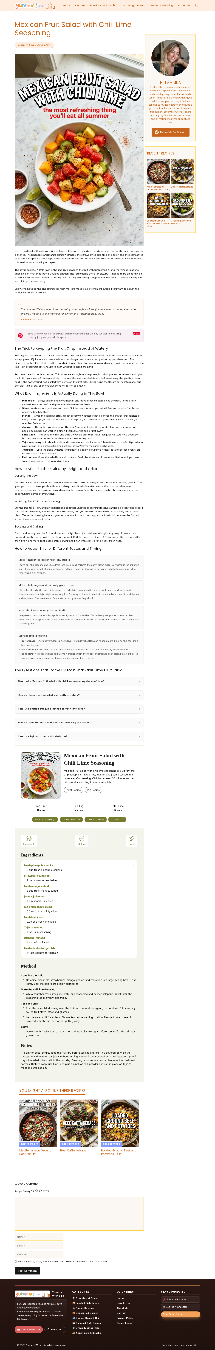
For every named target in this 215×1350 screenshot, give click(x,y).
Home (66, 5)
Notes (132, 844)
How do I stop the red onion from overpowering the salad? (79, 722)
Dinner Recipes (29, 1144)
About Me (184, 5)
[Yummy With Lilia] (35, 5)
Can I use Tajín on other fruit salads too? (79, 736)
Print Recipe (73, 789)
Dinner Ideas (124, 1323)
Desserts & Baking (161, 5)
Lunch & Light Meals (132, 5)
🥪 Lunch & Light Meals (85, 1303)
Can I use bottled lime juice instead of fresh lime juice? (79, 708)
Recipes (80, 5)
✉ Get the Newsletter (175, 1306)
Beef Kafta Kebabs (73, 1150)
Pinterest (56, 1329)
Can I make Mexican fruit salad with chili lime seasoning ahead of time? (79, 681)
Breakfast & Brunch (102, 5)
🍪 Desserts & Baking (85, 1313)
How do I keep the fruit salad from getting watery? (79, 695)
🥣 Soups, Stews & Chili (86, 1318)
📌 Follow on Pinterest (175, 1299)
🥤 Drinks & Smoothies (85, 1328)
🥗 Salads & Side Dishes (86, 1323)
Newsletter (123, 1303)
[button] (196, 5)
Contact (121, 1313)
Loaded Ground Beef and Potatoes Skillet (118, 1152)
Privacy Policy (125, 1318)
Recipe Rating (22, 1191)
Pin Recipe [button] (93, 789)
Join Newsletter (30, 1329)
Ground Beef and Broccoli (181, 222)
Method (82, 844)
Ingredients (29, 844)
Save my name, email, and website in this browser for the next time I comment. (63, 1261)
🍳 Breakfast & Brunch (85, 1298)
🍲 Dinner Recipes (83, 1308)
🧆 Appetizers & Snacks (86, 1333)
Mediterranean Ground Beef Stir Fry (35, 1152)
